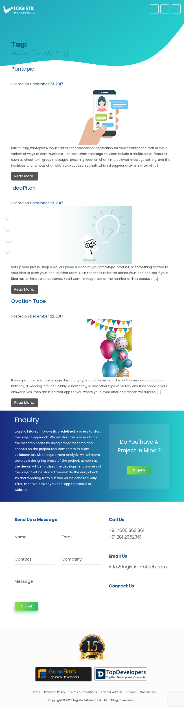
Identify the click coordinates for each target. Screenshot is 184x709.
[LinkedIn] (133, 597)
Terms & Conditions (83, 692)
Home (36, 692)
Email (67, 537)
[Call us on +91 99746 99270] (164, 8)
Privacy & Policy (54, 692)
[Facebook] (7, 217)
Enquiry (139, 470)
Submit (26, 606)
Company (72, 559)
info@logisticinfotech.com (138, 567)
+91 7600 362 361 (126, 530)
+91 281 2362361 (125, 537)
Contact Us (148, 692)
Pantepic (22, 68)
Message (24, 581)
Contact (23, 559)
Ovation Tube (28, 301)
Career (131, 692)
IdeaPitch (23, 187)
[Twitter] (8, 228)
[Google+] (8, 239)
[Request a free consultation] (154, 8)
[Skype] (7, 251)
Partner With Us (111, 692)
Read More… (24, 176)
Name (20, 537)
